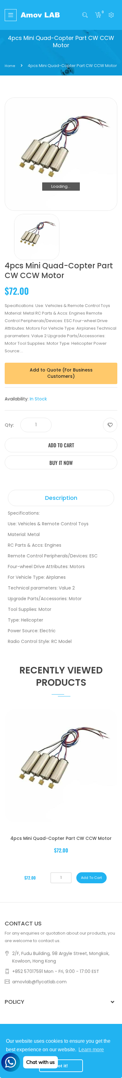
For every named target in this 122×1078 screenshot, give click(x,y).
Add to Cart (61, 445)
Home (10, 65)
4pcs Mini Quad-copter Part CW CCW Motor (61, 838)
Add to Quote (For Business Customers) (61, 373)
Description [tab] (61, 498)
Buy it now (61, 462)
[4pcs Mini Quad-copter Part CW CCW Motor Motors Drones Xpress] (36, 237)
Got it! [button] (61, 1065)
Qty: (9, 425)
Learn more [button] (91, 1049)
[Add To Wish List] (110, 425)
